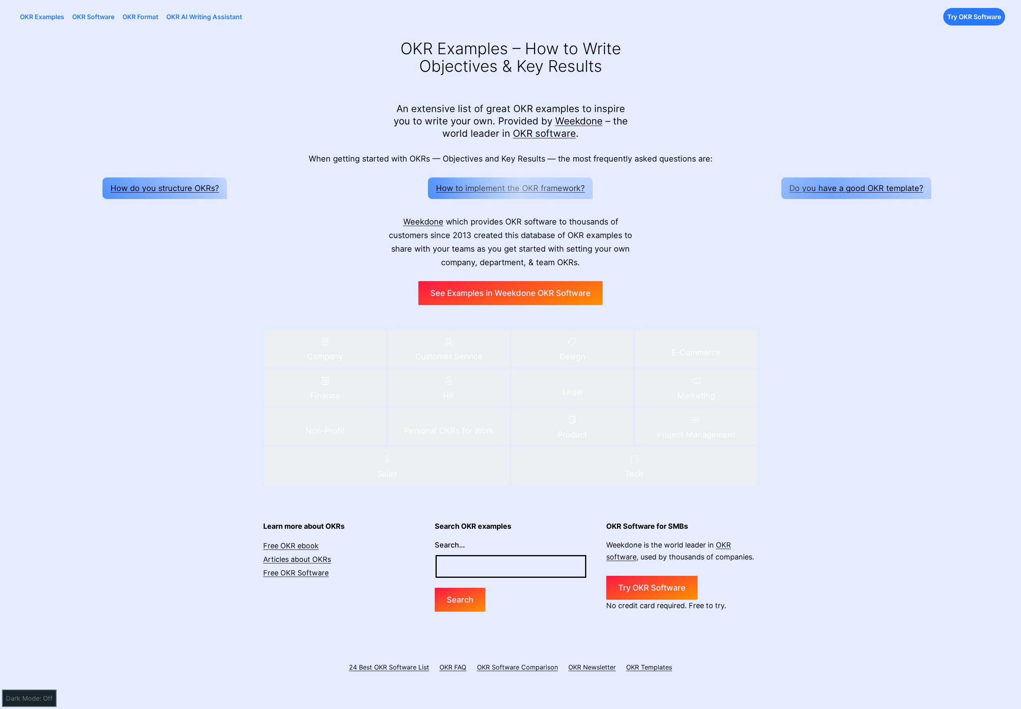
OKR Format (140, 17)
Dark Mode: (23, 698)
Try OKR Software (974, 17)
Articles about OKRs (297, 559)
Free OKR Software (296, 573)
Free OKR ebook (291, 546)
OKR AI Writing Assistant (204, 17)
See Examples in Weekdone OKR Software (510, 293)
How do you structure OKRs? (164, 188)
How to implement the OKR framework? (510, 188)
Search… (450, 545)
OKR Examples (42, 17)
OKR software (544, 133)
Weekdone (579, 121)
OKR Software (93, 17)
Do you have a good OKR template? (856, 188)
